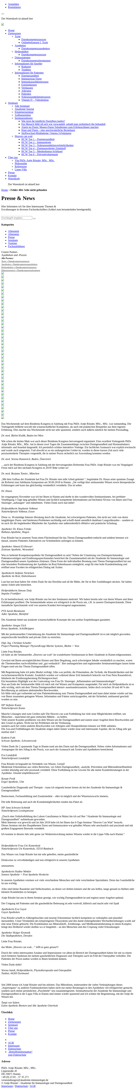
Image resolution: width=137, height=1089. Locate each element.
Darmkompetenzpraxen (33, 39)
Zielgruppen (14, 33)
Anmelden (13, 4)
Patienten (26, 93)
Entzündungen (29, 84)
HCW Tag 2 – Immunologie (36, 142)
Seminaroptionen (24, 118)
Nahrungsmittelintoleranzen (35, 96)
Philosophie (21, 163)
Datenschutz (14, 1048)
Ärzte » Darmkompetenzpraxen (15, 261)
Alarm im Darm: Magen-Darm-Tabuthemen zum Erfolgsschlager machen (60, 127)
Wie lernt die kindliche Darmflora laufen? (43, 121)
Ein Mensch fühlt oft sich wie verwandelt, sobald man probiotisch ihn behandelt (63, 124)
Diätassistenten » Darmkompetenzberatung (20, 270)
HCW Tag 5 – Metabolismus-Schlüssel (41, 151)
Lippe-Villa (21, 169)
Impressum (14, 1045)
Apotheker (20, 45)
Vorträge (12, 243)
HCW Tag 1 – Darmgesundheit (37, 139)
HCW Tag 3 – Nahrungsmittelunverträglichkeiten (47, 145)
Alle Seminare (22, 106)
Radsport (26, 66)
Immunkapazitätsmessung (34, 81)
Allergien (26, 90)
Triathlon (26, 69)
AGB (11, 1042)
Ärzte (18, 36)
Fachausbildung (16, 246)
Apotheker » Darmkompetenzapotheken (19, 264)
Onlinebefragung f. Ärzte (34, 42)
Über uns (13, 157)
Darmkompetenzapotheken (35, 48)
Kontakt (12, 175)
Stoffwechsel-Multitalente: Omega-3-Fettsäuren (46, 133)
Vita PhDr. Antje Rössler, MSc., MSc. (35, 160)
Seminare (13, 103)
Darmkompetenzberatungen (36, 60)
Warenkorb (14, 178)
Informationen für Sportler (28, 63)
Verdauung (27, 87)
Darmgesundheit (30, 75)
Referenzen (21, 166)
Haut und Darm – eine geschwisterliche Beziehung (48, 130)
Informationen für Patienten (29, 72)
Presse (11, 172)
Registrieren (14, 7)
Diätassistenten (22, 57)
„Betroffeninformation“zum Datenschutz (20, 1053)
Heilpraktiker (22, 51)
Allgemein (13, 231)
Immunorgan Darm (31, 78)
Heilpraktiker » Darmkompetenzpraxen (19, 267)
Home (11, 30)
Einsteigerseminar (24, 112)
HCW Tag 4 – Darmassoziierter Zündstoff (43, 148)
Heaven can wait (23, 136)
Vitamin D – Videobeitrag (35, 99)
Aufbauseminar (23, 115)
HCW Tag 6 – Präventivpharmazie (39, 154)
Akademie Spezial (24, 109)
